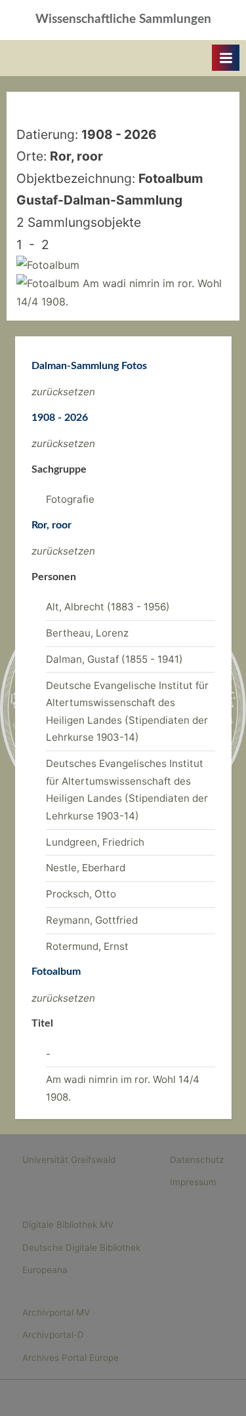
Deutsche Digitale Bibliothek (81, 1247)
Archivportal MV (56, 1312)
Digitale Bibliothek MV (67, 1224)
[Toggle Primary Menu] (225, 58)
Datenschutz (197, 1159)
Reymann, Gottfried (92, 920)
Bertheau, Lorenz (87, 633)
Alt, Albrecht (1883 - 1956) (108, 606)
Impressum (193, 1182)
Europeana (45, 1270)
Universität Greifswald (68, 1159)
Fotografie (70, 499)
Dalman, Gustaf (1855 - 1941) (114, 659)
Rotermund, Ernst (87, 946)
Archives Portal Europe (70, 1357)
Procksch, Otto (81, 894)
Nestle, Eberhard (85, 867)
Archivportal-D (53, 1334)
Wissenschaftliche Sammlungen (123, 19)
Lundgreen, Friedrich (95, 842)
